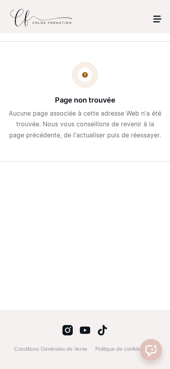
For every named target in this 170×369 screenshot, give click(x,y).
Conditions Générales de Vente (50, 349)
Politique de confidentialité (125, 349)
